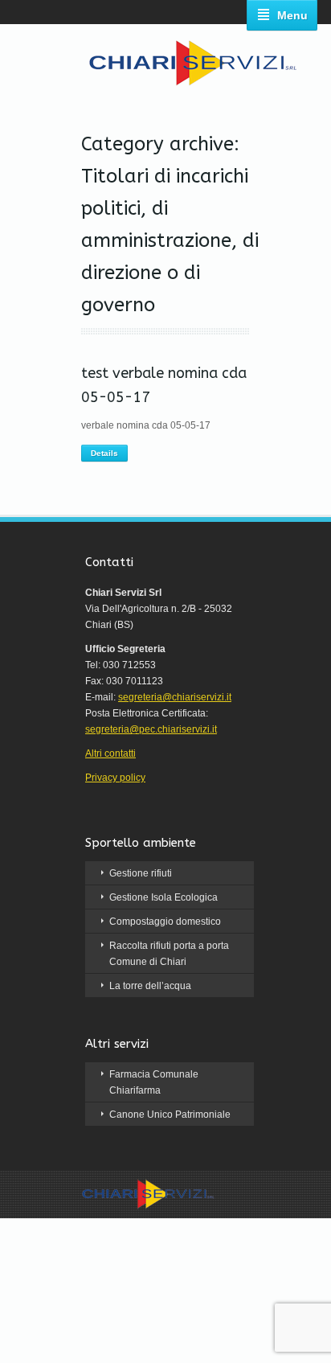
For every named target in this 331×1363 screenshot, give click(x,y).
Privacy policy (115, 777)
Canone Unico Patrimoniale (170, 1114)
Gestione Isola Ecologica (163, 897)
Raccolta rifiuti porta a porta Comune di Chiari (169, 953)
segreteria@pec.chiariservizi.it (151, 729)
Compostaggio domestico (165, 921)
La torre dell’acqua (150, 985)
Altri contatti (110, 753)
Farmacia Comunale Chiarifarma (153, 1082)
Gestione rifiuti (140, 873)
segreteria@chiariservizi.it (174, 697)
